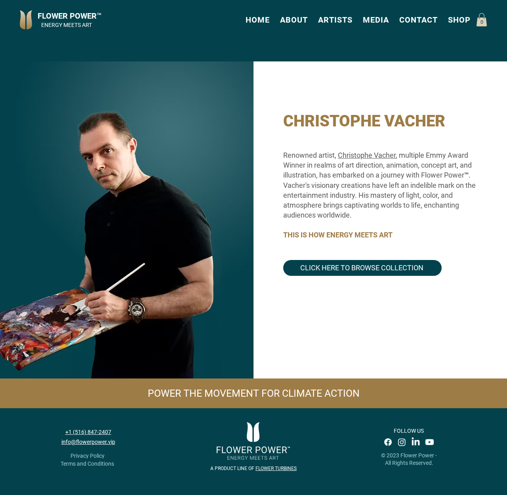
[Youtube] (430, 442)
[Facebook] (388, 442)
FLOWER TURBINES (276, 468)
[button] (294, 19)
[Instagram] (402, 442)
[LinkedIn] (416, 442)
